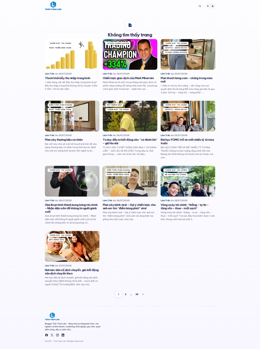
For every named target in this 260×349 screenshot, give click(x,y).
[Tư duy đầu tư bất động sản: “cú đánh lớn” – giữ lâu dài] (130, 116)
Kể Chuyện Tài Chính (175, 175)
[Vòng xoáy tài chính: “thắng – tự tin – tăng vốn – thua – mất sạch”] (188, 181)
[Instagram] (57, 335)
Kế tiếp (143, 294)
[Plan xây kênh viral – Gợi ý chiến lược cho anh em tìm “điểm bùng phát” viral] (130, 181)
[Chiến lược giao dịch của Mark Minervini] (130, 54)
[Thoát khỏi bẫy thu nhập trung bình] (72, 54)
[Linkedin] (63, 335)
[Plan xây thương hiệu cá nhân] (72, 116)
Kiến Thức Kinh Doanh (60, 105)
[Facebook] (46, 335)
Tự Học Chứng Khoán (118, 43)
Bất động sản (114, 105)
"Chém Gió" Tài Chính (60, 43)
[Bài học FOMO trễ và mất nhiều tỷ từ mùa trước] (188, 116)
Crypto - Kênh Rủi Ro (176, 48)
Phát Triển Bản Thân (60, 48)
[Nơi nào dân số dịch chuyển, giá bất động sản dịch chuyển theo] (72, 246)
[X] (52, 335)
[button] (199, 6)
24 (137, 294)
